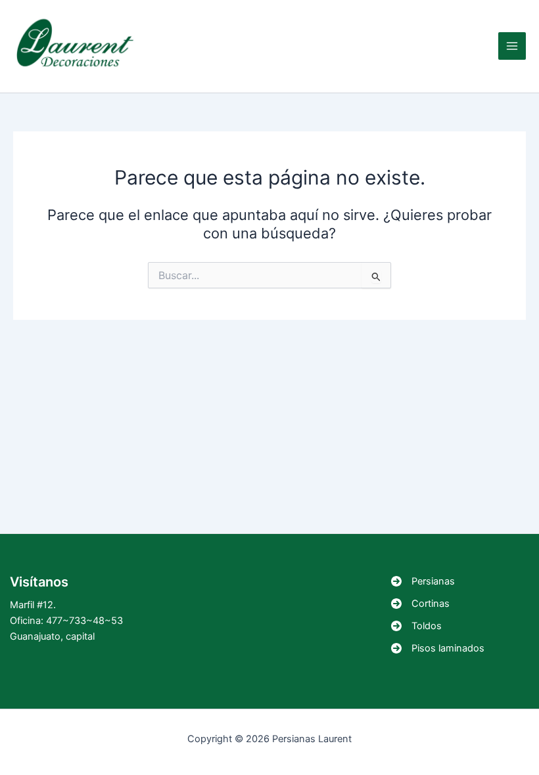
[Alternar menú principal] (512, 46)
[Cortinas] (420, 603)
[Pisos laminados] (437, 648)
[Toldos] (416, 626)
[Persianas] (423, 581)
